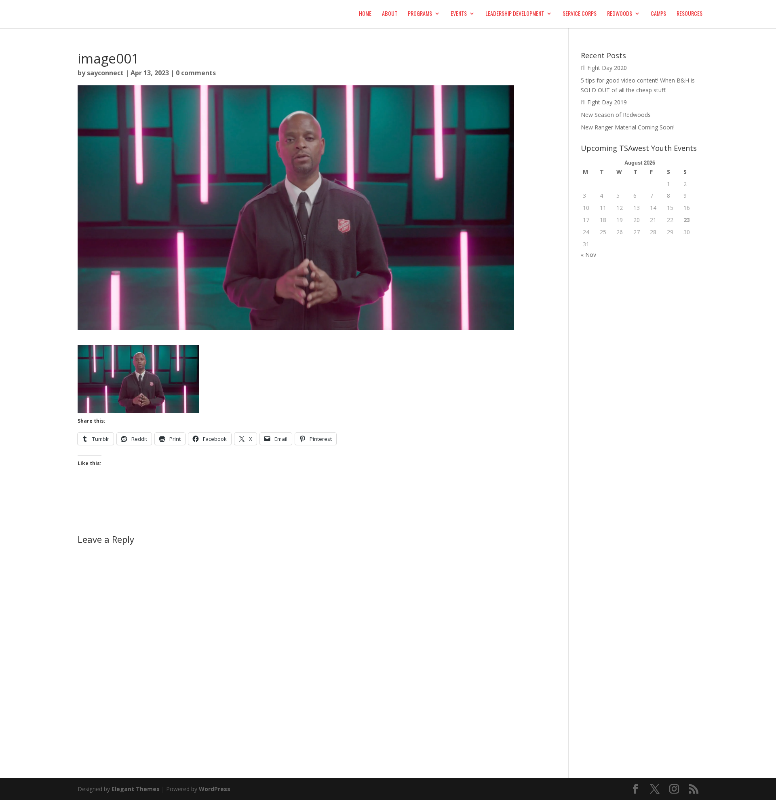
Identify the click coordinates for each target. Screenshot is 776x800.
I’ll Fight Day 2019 (604, 102)
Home (365, 14)
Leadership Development (514, 14)
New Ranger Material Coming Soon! (628, 127)
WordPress (214, 789)
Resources (689, 14)
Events (459, 14)
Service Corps (580, 14)
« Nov (588, 254)
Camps (658, 14)
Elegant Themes (136, 789)
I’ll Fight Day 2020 (604, 68)
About (389, 14)
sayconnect (105, 72)
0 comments (196, 72)
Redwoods (619, 14)
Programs (420, 14)
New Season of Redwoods (616, 115)
